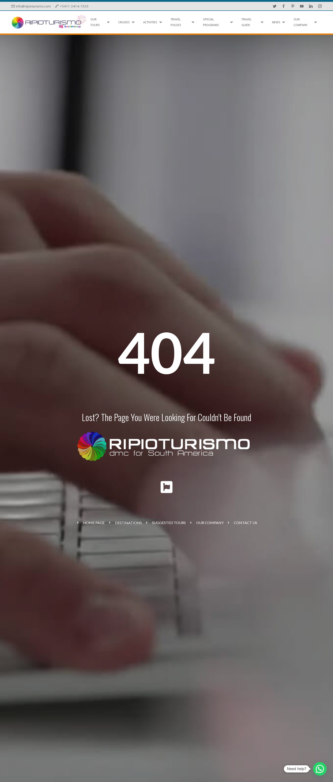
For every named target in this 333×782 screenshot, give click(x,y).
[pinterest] (292, 6)
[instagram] (320, 6)
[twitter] (274, 6)
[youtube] (302, 6)
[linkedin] (311, 6)
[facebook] (283, 6)
